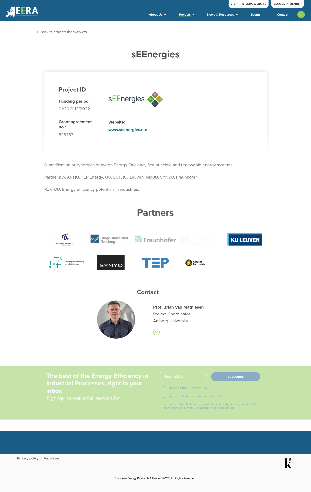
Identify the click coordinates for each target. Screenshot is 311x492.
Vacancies (51, 458)
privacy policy (198, 388)
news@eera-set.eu (175, 408)
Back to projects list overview (63, 32)
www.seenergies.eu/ (127, 129)
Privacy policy (28, 458)
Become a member (288, 3)
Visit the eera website (248, 3)
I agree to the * (188, 388)
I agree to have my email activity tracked (197, 396)
